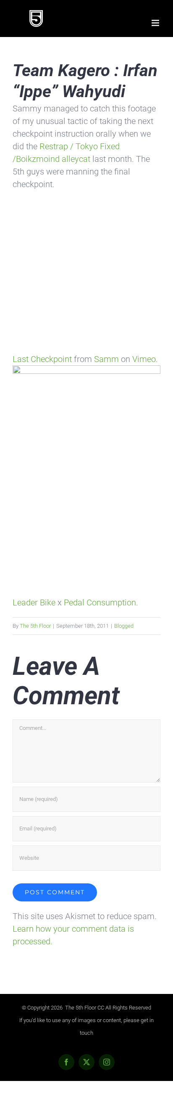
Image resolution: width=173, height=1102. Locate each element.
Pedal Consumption (100, 602)
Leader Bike (34, 602)
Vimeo (144, 359)
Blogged (124, 626)
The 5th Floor (35, 626)
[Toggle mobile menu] (156, 22)
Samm (106, 359)
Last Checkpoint (42, 359)
